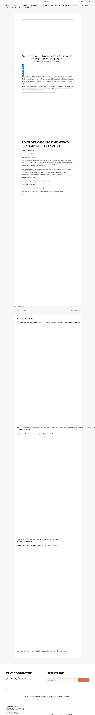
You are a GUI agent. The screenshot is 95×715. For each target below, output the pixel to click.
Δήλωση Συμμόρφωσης (63, 696)
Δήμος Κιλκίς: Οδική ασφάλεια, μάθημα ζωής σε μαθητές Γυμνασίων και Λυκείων (42, 651)
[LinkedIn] (48, 72)
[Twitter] (82, 1)
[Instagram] (84, 1)
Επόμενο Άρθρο (76, 310)
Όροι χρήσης (52, 696)
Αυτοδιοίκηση (37, 61)
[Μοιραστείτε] (48, 74)
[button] (79, 2)
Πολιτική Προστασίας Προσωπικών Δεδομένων (36, 696)
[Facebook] (87, 1)
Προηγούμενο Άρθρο (20, 310)
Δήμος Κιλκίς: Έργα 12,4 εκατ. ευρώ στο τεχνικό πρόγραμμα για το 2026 (39, 539)
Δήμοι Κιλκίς (35, 76)
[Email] (48, 70)
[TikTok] (92, 1)
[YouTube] (89, 1)
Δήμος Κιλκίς (21, 306)
